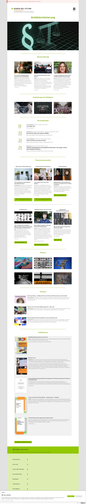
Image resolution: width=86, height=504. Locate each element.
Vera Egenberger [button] (31, 423)
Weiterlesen (23, 108)
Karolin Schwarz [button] (61, 367)
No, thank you (78, 496)
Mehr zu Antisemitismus (59, 195)
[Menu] (74, 9)
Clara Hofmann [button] (31, 385)
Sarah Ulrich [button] (36, 368)
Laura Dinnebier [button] (40, 341)
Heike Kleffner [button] (33, 366)
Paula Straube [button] (67, 367)
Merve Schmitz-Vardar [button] (47, 341)
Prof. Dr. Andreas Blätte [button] (32, 341)
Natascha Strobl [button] (31, 368)
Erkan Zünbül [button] (42, 368)
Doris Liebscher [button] (50, 366)
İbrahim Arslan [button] (36, 363)
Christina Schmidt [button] (48, 367)
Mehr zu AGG (57, 239)
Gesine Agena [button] (30, 363)
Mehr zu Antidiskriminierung (41, 244)
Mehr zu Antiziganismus (20, 242)
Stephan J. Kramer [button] (39, 366)
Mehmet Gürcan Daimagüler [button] (53, 363)
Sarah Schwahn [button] (55, 367)
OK (70, 496)
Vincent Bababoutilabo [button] (43, 363)
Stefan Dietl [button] (60, 363)
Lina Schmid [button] (42, 367)
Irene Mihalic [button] (55, 366)
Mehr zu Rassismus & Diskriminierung (23, 199)
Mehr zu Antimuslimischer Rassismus (43, 199)
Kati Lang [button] (45, 366)
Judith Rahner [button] (60, 366)
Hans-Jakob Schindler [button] (36, 367)
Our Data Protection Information (6, 500)
